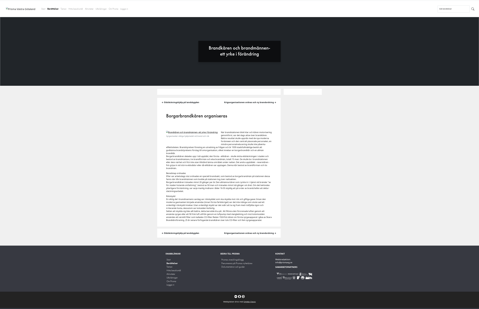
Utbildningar (101, 8)
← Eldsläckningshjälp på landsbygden (180, 102)
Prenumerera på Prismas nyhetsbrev (236, 263)
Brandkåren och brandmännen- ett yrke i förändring (239, 51)
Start (43, 8)
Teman (63, 8)
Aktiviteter (89, 8)
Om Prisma (113, 8)
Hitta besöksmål (75, 8)
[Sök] (473, 9)
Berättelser (53, 8)
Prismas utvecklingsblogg (232, 259)
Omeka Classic (250, 302)
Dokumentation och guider (233, 266)
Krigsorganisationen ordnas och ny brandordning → (250, 102)
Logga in (124, 8)
